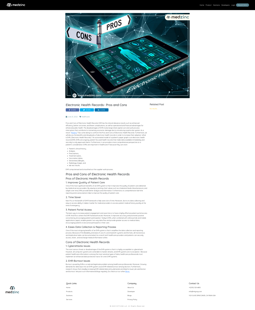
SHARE (73, 110)
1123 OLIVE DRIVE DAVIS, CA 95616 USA (202, 295)
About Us (131, 287)
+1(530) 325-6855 (195, 287)
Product (209, 5)
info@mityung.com (195, 291)
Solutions (216, 5)
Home (202, 5)
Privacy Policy (132, 299)
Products (69, 291)
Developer (131, 291)
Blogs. (127, 271)
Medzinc (74, 133)
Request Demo (242, 5)
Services (69, 299)
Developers (225, 5)
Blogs (130, 295)
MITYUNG (120, 306)
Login (233, 5)
